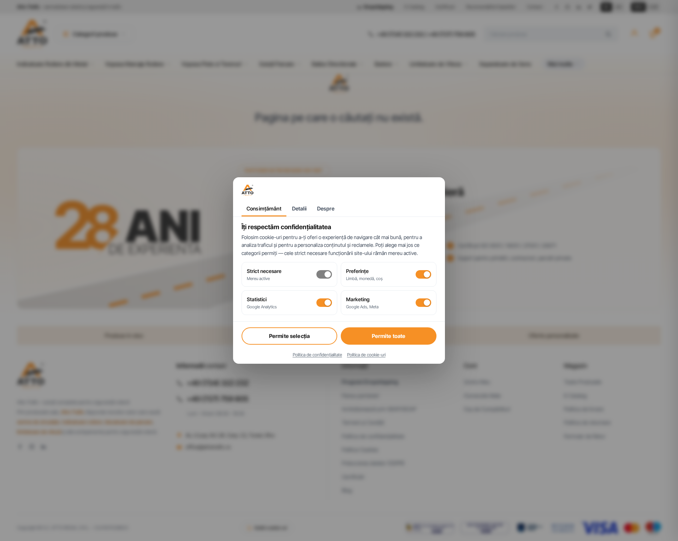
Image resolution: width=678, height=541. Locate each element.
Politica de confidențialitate (317, 354)
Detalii (299, 209)
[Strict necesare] (324, 274)
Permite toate (389, 336)
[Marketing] (423, 302)
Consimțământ (263, 209)
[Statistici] (324, 302)
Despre (325, 209)
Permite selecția (289, 336)
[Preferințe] (423, 274)
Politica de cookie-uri (366, 354)
